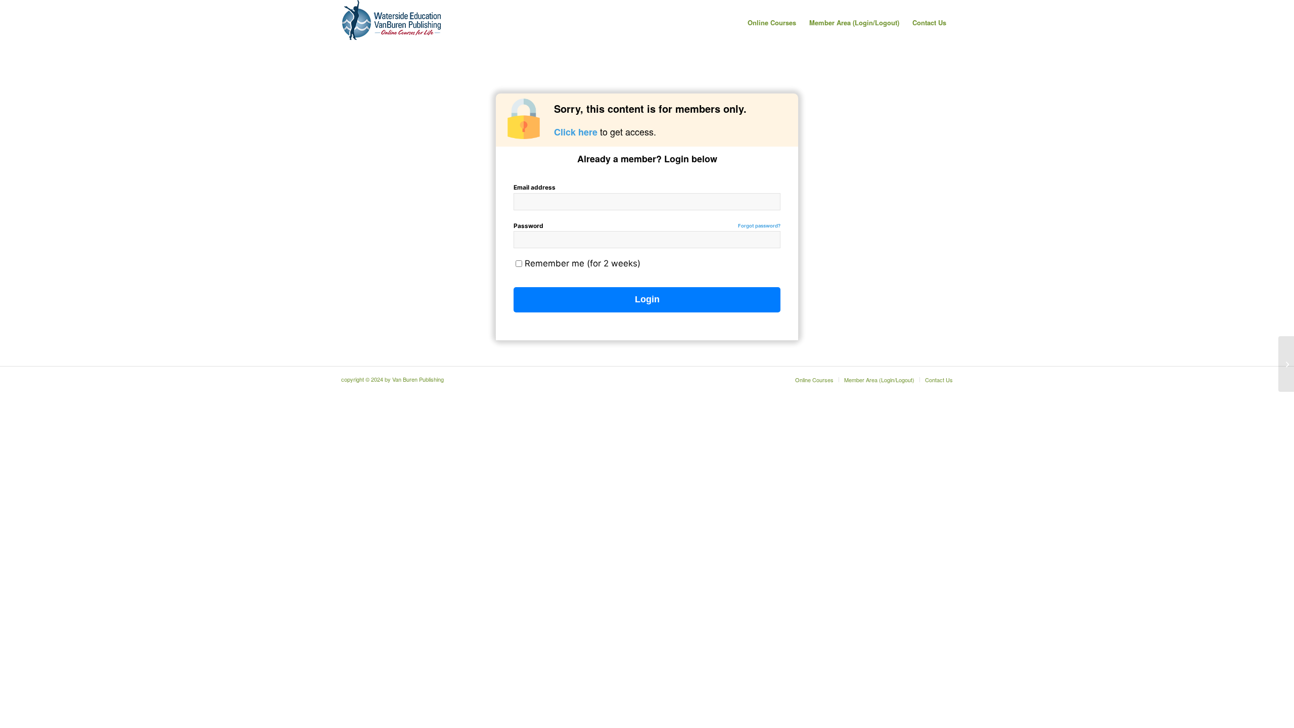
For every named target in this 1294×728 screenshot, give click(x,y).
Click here (575, 132)
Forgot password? (759, 226)
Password (647, 226)
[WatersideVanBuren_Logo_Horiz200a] (391, 23)
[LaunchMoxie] (1286, 364)
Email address (535, 187)
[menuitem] (772, 23)
